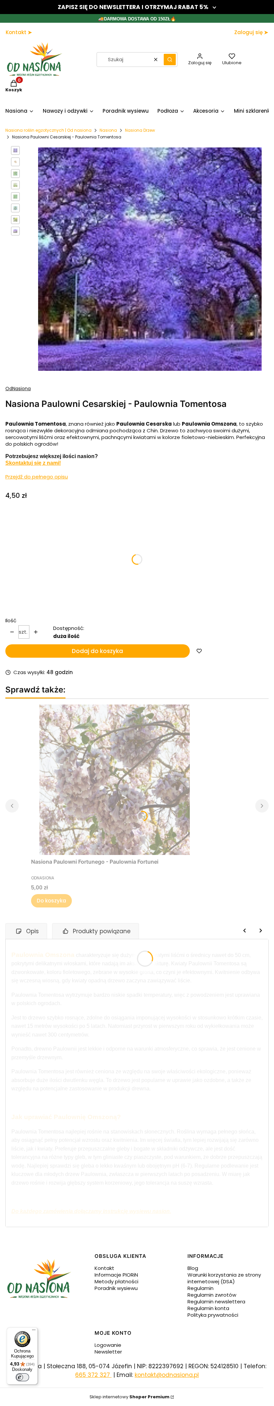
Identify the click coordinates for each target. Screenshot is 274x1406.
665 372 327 (93, 1375)
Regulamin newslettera (216, 1301)
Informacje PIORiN (116, 1274)
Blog (192, 1268)
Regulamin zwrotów (211, 1294)
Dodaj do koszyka (97, 651)
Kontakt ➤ (19, 32)
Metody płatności (116, 1281)
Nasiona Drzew (140, 130)
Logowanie (108, 1344)
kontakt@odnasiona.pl (167, 1375)
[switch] (22, 1377)
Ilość (10, 620)
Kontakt (104, 1268)
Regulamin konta (208, 1308)
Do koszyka (51, 900)
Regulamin (200, 1288)
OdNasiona (18, 388)
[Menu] (34, 1331)
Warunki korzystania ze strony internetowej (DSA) (224, 1278)
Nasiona (108, 130)
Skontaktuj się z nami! (33, 463)
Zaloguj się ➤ (251, 32)
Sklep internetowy (129, 1397)
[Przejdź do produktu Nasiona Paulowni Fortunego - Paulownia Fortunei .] (114, 780)
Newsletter (108, 1351)
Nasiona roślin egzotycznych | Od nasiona (48, 130)
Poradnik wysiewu (116, 1288)
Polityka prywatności (212, 1314)
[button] (170, 59)
